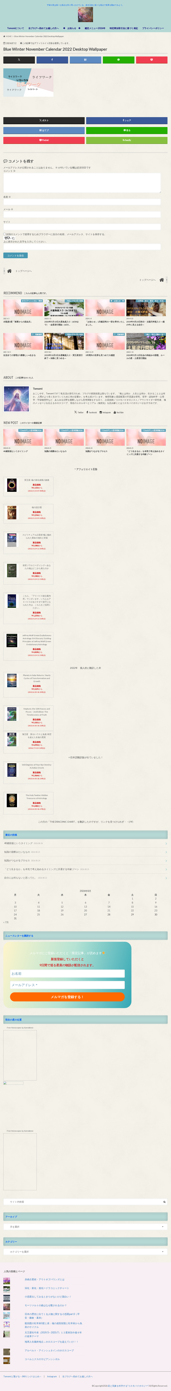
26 (62, 914)
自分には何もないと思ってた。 (25, 877)
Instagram (107, 412)
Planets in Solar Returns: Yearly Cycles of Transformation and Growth (36, 678)
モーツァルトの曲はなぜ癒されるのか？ (46, 1305)
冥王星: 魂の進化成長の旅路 (36, 480)
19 (62, 910)
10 (15, 906)
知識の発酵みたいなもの (22, 851)
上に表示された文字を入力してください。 (25, 241)
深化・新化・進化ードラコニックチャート (47, 1288)
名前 (7, 197)
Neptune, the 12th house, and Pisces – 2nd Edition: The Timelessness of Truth (37, 711)
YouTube (120, 412)
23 (155, 910)
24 (15, 914)
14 (109, 906)
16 (155, 906)
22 (132, 910)
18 (38, 910)
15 (132, 906)
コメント (9, 171)
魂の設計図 (37, 507)
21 (109, 910)
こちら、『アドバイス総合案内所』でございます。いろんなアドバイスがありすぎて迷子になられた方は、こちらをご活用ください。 (37, 602)
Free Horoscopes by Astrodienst (20, 1028)
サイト (6, 222)
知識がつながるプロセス (22, 860)
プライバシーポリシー (153, 28)
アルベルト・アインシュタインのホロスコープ (49, 1350)
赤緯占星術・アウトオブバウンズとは (44, 1279)
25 (38, 914)
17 (15, 910)
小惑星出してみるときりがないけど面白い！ (48, 1296)
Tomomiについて (15, 28)
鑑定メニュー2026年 (95, 28)
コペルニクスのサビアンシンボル (42, 1359)
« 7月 (6, 922)
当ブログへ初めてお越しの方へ (43, 28)
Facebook (93, 412)
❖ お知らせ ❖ (71, 28)
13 (85, 906)
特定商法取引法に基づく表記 (124, 28)
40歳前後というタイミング (23, 843)
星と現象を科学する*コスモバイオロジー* (128, 1385)
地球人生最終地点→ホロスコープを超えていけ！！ (51, 1341)
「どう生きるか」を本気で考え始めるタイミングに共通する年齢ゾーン (46, 869)
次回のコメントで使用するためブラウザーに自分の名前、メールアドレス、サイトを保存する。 (56, 234)
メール (8, 209)
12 (62, 906)
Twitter (80, 412)
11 (38, 906)
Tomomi (37, 388)
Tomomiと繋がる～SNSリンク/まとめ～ (22, 1376)
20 (85, 910)
